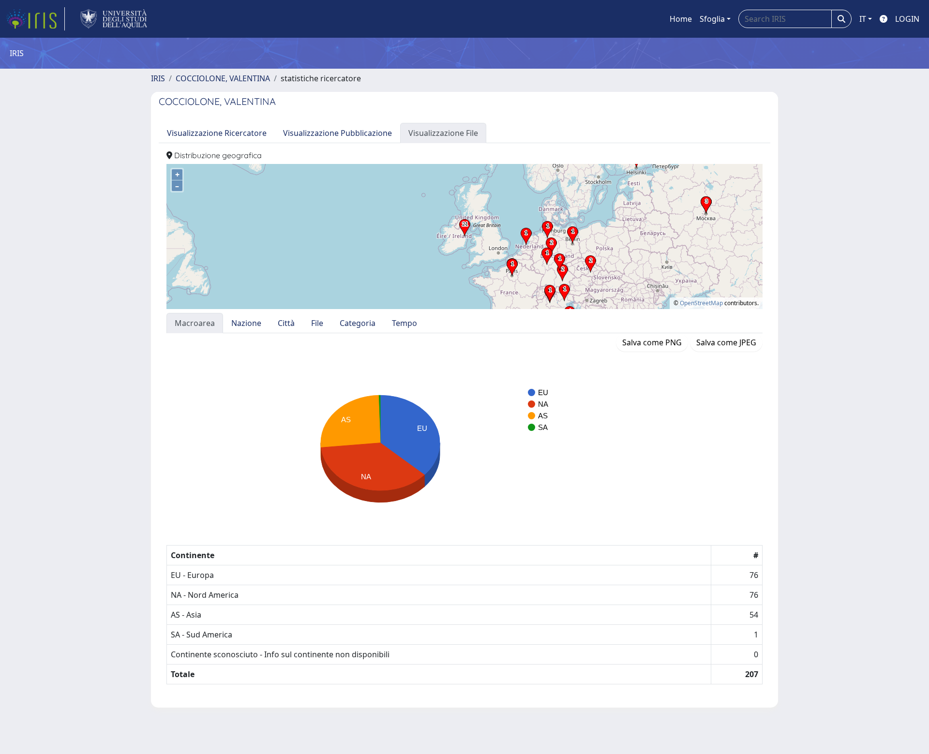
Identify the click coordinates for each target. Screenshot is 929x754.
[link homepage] (35, 18)
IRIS (158, 78)
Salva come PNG (652, 342)
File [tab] (317, 323)
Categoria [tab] (357, 323)
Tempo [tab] (404, 323)
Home (681, 19)
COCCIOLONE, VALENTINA (223, 78)
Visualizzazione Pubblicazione (337, 133)
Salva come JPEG (726, 342)
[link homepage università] (114, 18)
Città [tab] (286, 323)
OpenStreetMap (701, 303)
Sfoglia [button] (712, 19)
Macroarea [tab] (195, 323)
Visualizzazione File (443, 133)
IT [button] (862, 19)
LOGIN (907, 19)
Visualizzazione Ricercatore (217, 133)
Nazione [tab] (246, 323)
